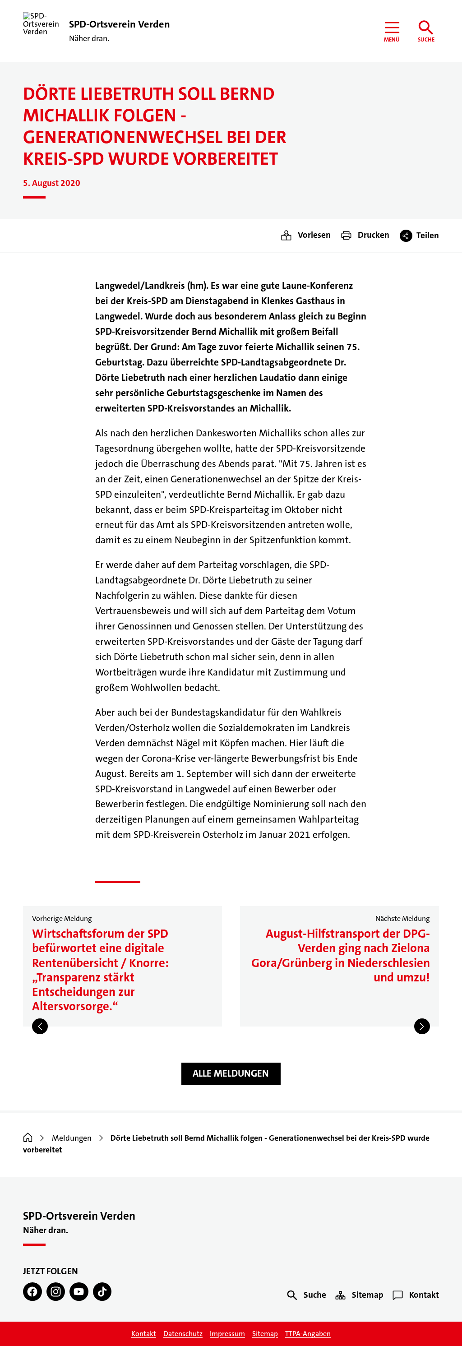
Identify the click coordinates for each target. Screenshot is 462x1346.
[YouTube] (78, 1291)
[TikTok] (102, 1291)
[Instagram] (55, 1291)
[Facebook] (32, 1291)
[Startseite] (27, 1138)
